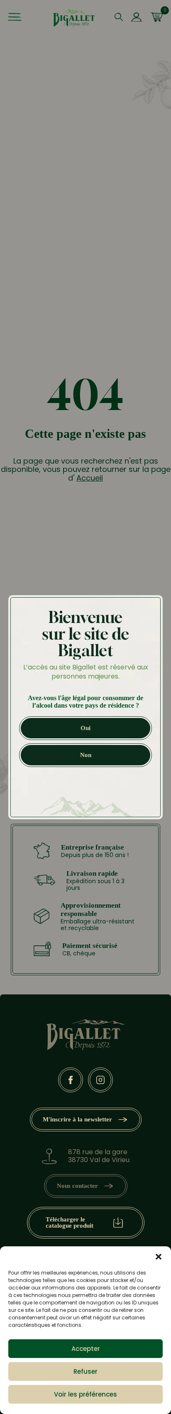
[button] (158, 1257)
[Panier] (156, 17)
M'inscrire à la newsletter (77, 1119)
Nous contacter (77, 1185)
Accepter (85, 1348)
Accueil (89, 478)
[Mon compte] (136, 17)
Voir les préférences (85, 1394)
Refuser (85, 1371)
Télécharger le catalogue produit (69, 1222)
